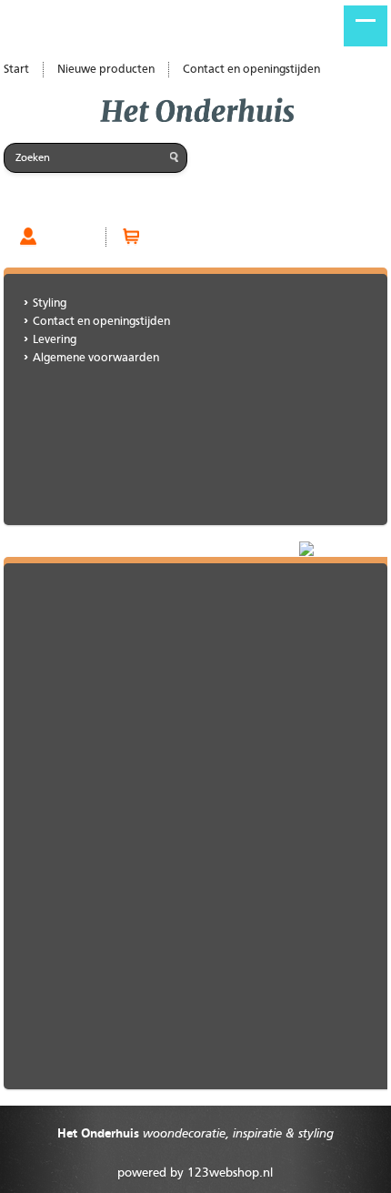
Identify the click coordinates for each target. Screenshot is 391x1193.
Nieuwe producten (106, 70)
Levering (54, 340)
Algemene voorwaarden (96, 358)
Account (67, 236)
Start (16, 70)
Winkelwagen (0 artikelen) (219, 236)
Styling (49, 303)
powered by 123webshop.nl (195, 1173)
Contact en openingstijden (251, 70)
